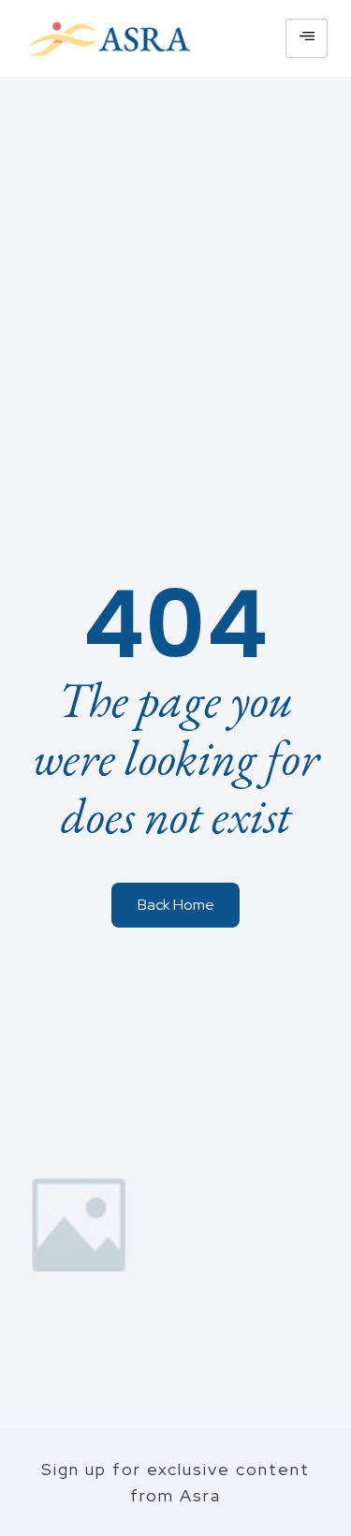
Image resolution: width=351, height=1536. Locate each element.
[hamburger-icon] (306, 38)
